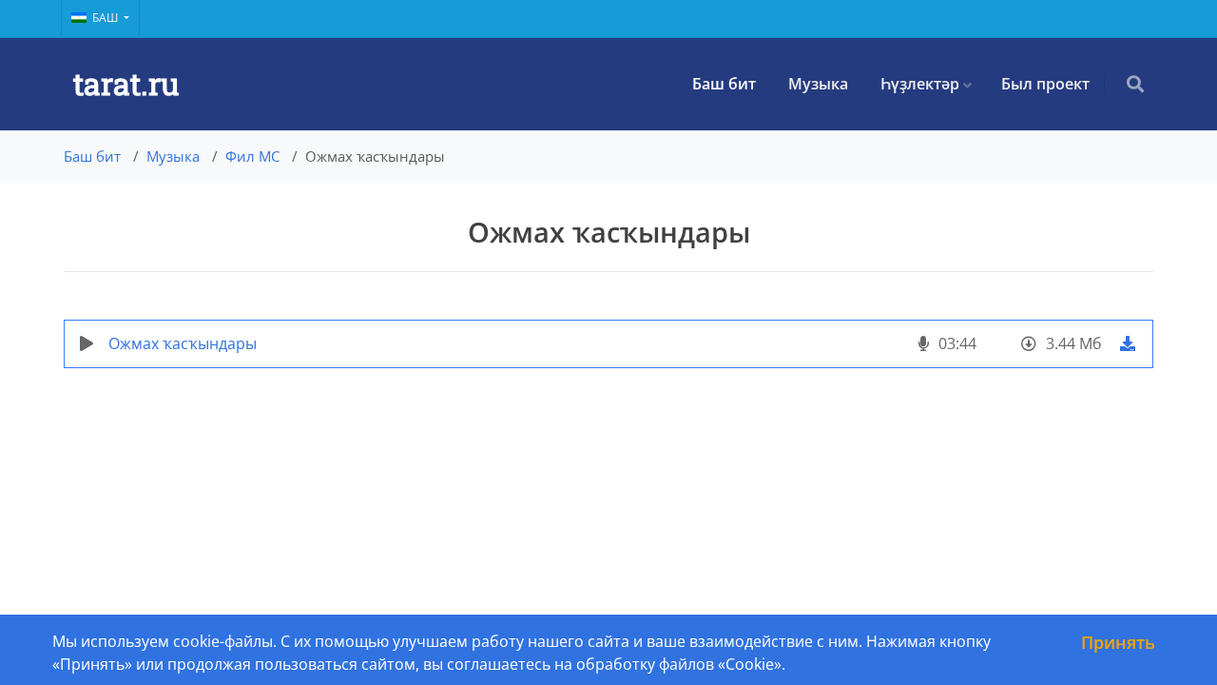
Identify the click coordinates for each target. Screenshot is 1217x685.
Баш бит (724, 83)
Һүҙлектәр (919, 83)
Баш (106, 18)
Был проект (1045, 83)
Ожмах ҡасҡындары (182, 343)
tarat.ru (126, 83)
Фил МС (252, 156)
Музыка (818, 83)
